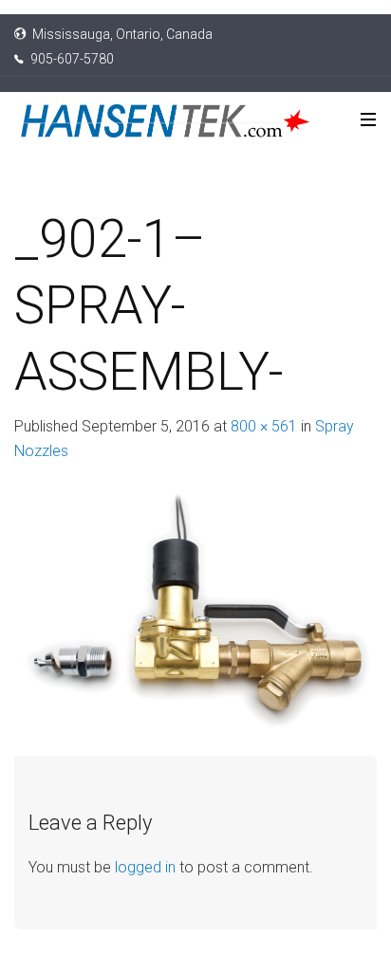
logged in (145, 867)
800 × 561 (264, 426)
